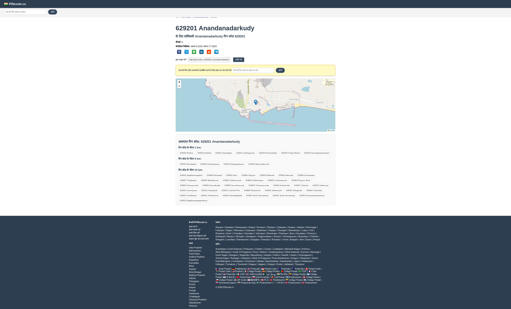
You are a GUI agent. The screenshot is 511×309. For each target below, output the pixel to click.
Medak (260, 261)
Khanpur (261, 227)
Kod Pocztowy (262, 277)
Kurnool (305, 252)
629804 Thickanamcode (259, 185)
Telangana (194, 281)
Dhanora (311, 233)
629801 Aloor (231, 175)
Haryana (193, 306)
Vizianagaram (305, 255)
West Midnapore (223, 252)
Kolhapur (220, 264)
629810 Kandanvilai (281, 185)
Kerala (192, 284)
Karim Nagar (222, 255)
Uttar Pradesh (195, 248)
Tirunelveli (242, 264)
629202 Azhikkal (204, 153)
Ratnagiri (235, 258)
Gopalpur (229, 227)
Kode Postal (224, 269)
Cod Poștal (279, 277)
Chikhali (314, 236)
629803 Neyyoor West (300, 180)
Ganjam (267, 255)
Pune (255, 252)
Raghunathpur (265, 236)
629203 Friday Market (290, 153)
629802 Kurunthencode (234, 185)
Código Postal (254, 271)
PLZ (266, 280)
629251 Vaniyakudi (209, 190)
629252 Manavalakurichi (258, 164)
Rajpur (229, 230)
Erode (280, 264)
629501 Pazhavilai (314, 190)
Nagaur (252, 264)
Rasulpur (276, 239)
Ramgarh (282, 230)
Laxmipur (230, 239)
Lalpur (305, 230)
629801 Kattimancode (232, 180)
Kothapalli (220, 236)
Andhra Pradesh (196, 257)
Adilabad (288, 264)
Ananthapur (221, 249)
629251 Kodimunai (320, 185)
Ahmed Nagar (222, 258)
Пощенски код (248, 283)
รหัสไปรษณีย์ (255, 274)
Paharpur (265, 239)
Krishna (305, 249)
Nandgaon (251, 236)
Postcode (255, 269)
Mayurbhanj (256, 255)
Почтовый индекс (227, 283)
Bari (302, 239)
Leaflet (332, 130)
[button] (255, 102)
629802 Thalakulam (188, 180)
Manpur (230, 236)
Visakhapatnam (276, 252)
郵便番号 (255, 280)
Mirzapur (240, 236)
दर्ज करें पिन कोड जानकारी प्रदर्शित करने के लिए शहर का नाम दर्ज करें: (205, 70)
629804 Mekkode (267, 175)
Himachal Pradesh (198, 299)
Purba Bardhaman (280, 258)
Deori (228, 233)
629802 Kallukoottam (254, 180)
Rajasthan (194, 260)
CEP (304, 271)
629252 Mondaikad (188, 164)
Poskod (238, 271)
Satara (293, 255)
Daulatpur (301, 233)
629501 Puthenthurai (210, 195)
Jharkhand (194, 293)
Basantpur (303, 236)
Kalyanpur (250, 230)
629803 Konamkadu (306, 175)
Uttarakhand (195, 303)
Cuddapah (278, 249)
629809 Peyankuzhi (252, 190)
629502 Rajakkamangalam (191, 175)
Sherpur (277, 236)
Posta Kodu (245, 277)
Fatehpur (220, 230)
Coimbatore (237, 261)
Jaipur (297, 261)
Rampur (219, 227)
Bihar (191, 266)
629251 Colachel (301, 185)
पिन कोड (283, 274)
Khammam (250, 261)
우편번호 (230, 277)
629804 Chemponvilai (189, 185)
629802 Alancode (286, 175)
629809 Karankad (214, 175)
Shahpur (271, 227)
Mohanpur (239, 230)
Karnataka (194, 263)
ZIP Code (241, 280)
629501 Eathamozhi (273, 190)
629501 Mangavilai (294, 190)
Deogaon (220, 239)
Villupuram (305, 258)
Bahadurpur (294, 230)
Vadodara (245, 258)
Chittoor (259, 249)
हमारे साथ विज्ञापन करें (197, 236)
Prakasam (248, 249)
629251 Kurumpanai (188, 190)
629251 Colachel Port (231, 190)
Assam (192, 287)
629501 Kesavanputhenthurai (311, 195)
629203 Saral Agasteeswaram (316, 153)
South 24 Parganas (242, 252)
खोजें (52, 12)
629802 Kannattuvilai (211, 185)
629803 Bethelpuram (210, 180)
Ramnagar (311, 227)
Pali (311, 230)
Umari (285, 239)
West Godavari (292, 252)
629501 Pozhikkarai (188, 195)
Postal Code (270, 269)
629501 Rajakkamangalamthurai (193, 200)
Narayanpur (241, 227)
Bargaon (294, 239)
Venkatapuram (290, 236)
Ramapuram (243, 239)
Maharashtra (195, 251)
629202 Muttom (186, 153)
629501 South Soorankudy (284, 195)
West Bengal (195, 272)
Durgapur (254, 239)
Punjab (192, 290)
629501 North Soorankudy (257, 195)
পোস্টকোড (280, 283)
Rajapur (272, 230)
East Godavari (235, 249)
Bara (292, 233)
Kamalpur (249, 233)
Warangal (315, 252)
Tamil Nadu (194, 254)
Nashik (285, 255)
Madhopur (262, 230)
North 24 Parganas (261, 258)
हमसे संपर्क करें (194, 230)
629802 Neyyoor (249, 175)
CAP (242, 274)
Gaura (309, 239)
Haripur (291, 227)
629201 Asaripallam (223, 153)
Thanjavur (299, 264)
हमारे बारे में (193, 227)
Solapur (271, 264)
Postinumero (295, 277)
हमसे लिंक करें (194, 233)
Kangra (294, 258)
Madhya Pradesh (197, 275)
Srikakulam (307, 261)
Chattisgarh (194, 296)
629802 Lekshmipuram (277, 180)
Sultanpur (281, 227)
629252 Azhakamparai (209, 164)
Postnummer (266, 283)
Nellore (263, 252)
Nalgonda (244, 255)
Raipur (252, 227)
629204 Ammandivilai (268, 153)
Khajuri (316, 239)
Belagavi (233, 255)
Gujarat (192, 269)
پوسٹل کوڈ (271, 274)
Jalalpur (300, 227)
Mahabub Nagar (292, 249)
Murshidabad (272, 261)
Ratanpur (283, 233)
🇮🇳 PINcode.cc (15, 4)
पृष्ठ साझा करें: (181, 60)
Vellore (276, 255)
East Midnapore (223, 261)
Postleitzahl (240, 269)
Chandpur (238, 233)
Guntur (268, 249)
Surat (314, 258)
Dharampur (272, 233)
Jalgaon (262, 264)
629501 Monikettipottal (232, 195)
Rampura (220, 233)
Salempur (260, 233)
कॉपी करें (238, 60)
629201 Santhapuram (245, 153)
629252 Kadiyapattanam (234, 164)
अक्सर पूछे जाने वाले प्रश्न (199, 239)
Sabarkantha (286, 261)
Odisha (192, 278)
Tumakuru (231, 264)
